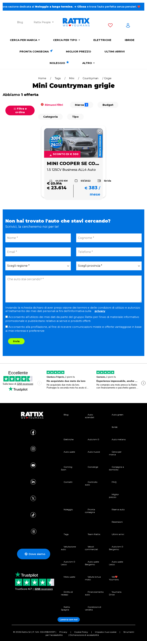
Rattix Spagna (65, 608)
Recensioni (117, 521)
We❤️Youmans (114, 578)
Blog (20, 22)
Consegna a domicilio (116, 468)
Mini (71, 78)
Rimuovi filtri (53, 105)
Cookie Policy (81, 632)
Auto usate (69, 451)
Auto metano (119, 439)
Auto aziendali (89, 416)
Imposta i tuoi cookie (105, 632)
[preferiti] (110, 26)
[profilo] (128, 26)
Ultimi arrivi (115, 51)
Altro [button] (87, 63)
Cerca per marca (23, 40)
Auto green (117, 414)
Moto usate (69, 576)
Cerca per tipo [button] (65, 40)
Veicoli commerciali (91, 548)
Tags (58, 78)
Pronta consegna (34, 51)
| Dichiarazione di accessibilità (83, 635)
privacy (100, 311)
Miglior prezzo (78, 51)
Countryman (90, 78)
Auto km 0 (93, 439)
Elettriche (102, 40)
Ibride (129, 40)
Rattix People (42, 22)
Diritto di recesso (67, 593)
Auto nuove (94, 451)
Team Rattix (94, 534)
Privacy (63, 632)
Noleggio (58, 63)
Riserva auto (118, 509)
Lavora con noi (69, 619)
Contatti (68, 482)
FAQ (114, 482)
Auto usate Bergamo (92, 563)
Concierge (93, 467)
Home (42, 78)
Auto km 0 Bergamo (116, 548)
